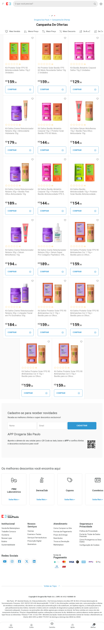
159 (11, 82)
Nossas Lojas (7, 538)
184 (11, 325)
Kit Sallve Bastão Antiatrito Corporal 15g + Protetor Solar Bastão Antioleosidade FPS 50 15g (51, 191)
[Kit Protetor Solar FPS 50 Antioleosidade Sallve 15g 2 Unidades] (19, 50)
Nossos (32, 525)
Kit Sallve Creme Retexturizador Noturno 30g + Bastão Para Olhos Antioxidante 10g (19, 191)
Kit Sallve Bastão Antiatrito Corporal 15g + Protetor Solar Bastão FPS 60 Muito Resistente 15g (51, 131)
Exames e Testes (34, 534)
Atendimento (60, 523)
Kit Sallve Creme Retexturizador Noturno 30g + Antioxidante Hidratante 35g (19, 131)
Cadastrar (82, 426)
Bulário (4, 541)
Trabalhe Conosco (9, 532)
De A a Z (86, 31)
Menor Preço (33, 31)
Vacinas (31, 531)
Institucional (8, 523)
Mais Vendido (14, 31)
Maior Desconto (69, 31)
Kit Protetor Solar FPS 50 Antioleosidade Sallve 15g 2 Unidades (17, 70)
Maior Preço (51, 31)
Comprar (12, 89)
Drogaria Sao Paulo (41, 20)
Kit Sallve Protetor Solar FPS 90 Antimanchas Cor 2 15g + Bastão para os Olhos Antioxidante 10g (52, 313)
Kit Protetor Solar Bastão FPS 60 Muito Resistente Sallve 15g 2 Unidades (52, 70)
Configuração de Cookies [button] (89, 545)
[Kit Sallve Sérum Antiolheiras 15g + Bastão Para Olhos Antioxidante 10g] (84, 110)
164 (76, 142)
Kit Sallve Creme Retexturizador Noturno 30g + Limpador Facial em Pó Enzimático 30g (19, 313)
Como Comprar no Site (63, 528)
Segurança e (86, 525)
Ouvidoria (5, 535)
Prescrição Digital (34, 541)
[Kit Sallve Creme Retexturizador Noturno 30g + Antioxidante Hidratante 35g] (19, 110)
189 (11, 203)
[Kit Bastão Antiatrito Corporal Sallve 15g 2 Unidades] (84, 50)
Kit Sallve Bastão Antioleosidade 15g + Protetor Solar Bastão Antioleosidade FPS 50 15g (83, 191)
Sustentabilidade (8, 545)
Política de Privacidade (89, 531)
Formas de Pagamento (63, 532)
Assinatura (32, 544)
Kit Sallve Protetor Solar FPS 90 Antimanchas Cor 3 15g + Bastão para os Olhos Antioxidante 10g (84, 313)
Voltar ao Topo (50, 586)
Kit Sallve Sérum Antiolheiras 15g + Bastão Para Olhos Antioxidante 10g (83, 131)
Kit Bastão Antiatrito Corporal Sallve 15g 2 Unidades (83, 69)
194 (11, 264)
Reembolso (58, 538)
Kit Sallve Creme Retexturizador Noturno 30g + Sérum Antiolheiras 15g (19, 252)
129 (76, 82)
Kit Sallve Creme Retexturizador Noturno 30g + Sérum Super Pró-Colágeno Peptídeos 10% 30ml (52, 252)
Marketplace (59, 545)
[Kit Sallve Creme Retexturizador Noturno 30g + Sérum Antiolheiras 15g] (19, 232)
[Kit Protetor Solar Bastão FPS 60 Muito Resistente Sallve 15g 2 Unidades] (52, 50)
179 (11, 142)
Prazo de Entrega (60, 535)
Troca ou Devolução (61, 541)
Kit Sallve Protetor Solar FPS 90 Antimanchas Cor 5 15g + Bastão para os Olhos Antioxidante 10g (68, 374)
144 (43, 142)
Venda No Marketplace (11, 528)
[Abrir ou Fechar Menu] (3, 4)
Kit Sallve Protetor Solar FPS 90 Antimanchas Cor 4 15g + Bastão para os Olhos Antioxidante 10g (36, 374)
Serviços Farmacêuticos (37, 538)
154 (76, 203)
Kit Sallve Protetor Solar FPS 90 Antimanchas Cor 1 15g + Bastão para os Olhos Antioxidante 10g (84, 252)
